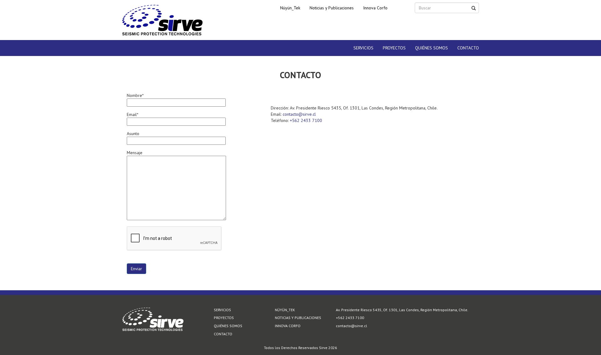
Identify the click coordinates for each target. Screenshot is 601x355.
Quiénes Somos (431, 48)
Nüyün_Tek (290, 8)
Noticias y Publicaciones (332, 8)
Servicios (363, 48)
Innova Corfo (375, 8)
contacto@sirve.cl (299, 114)
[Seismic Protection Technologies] (162, 20)
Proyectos (394, 48)
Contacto (468, 48)
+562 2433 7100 (306, 120)
